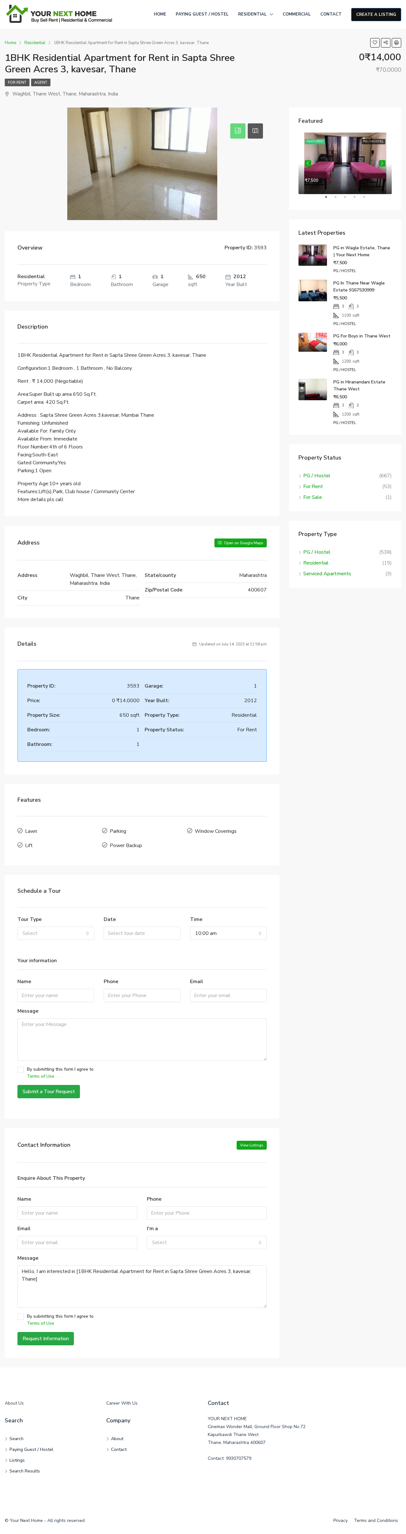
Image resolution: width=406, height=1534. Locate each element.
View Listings (251, 1145)
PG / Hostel (317, 475)
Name (24, 981)
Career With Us (122, 1403)
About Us (14, 1403)
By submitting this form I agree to (60, 1072)
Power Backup (126, 845)
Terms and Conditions (376, 1521)
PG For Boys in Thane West (361, 336)
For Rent (17, 82)
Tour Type (29, 919)
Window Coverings (216, 831)
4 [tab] (358, 199)
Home (160, 14)
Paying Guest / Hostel (202, 14)
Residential (252, 14)
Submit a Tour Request (49, 1091)
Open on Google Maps (243, 542)
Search (16, 1439)
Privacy (340, 1521)
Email (196, 981)
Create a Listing (376, 14)
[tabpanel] (345, 163)
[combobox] (55, 933)
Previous (308, 163)
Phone (111, 981)
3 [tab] (348, 199)
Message (27, 1011)
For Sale (312, 497)
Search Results (25, 1471)
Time (196, 919)
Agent (40, 82)
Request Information (46, 1338)
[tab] (238, 131)
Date (110, 919)
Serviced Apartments (327, 573)
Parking (118, 831)
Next (382, 163)
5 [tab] (367, 199)
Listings (17, 1460)
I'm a (152, 1228)
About (117, 1439)
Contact (331, 14)
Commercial (297, 14)
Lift (29, 845)
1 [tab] (329, 199)
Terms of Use (40, 1076)
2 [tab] (339, 199)
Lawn (31, 831)
